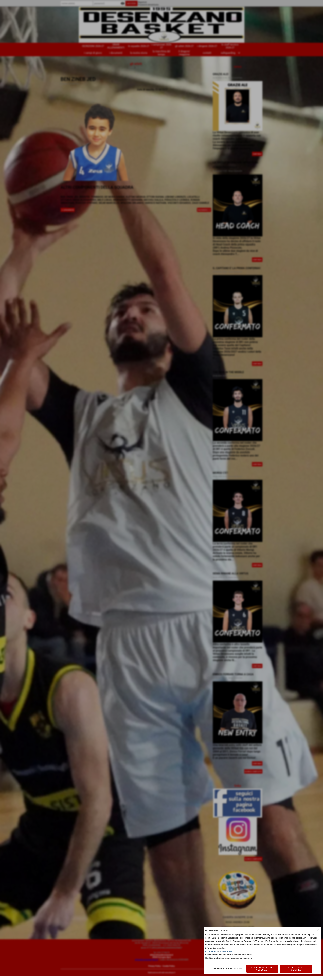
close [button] (318, 930)
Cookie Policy (211, 951)
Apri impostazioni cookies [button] (227, 969)
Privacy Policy (226, 951)
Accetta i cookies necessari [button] (262, 968)
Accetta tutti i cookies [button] (296, 968)
